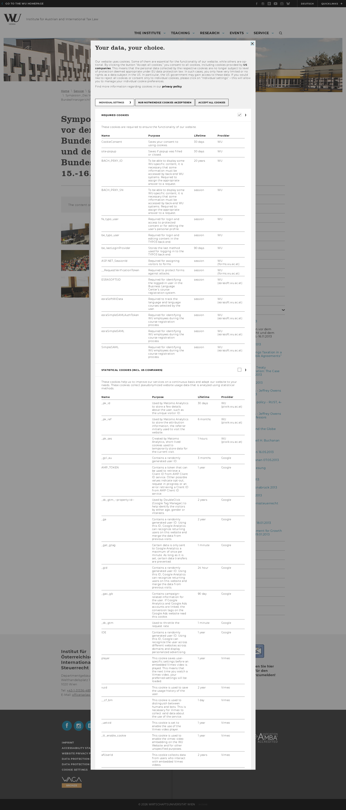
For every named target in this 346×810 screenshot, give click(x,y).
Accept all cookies (211, 102)
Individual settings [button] (111, 102)
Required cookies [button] (115, 115)
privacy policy (172, 86)
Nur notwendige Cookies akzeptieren (164, 102)
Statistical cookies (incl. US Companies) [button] (132, 370)
